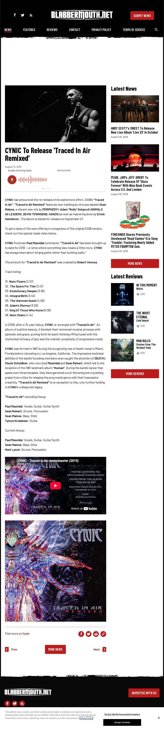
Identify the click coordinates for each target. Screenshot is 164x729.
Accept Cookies (122, 722)
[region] (82, 718)
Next (97, 649)
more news (135, 263)
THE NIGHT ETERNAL (143, 315)
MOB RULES (143, 340)
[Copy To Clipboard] (103, 634)
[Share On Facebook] (81, 634)
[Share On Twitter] (88, 634)
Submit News (142, 15)
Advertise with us (144, 693)
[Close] (158, 717)
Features (29, 30)
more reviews (135, 373)
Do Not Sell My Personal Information (122, 714)
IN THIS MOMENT (146, 285)
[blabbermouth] (82, 18)
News (8, 30)
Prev (14, 649)
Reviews (52, 30)
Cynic (26, 633)
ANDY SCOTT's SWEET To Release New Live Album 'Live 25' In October (134, 130)
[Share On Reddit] (96, 634)
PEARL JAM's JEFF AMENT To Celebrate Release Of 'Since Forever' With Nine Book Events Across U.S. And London (131, 183)
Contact (74, 30)
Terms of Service (134, 30)
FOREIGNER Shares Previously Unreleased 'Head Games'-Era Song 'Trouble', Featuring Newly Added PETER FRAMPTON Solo (134, 240)
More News (55, 649)
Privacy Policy (101, 30)
